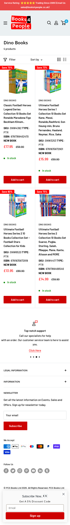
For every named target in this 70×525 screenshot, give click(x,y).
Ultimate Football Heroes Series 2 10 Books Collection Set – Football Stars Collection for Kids (17, 238)
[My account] (56, 23)
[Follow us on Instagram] (19, 470)
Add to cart (17, 179)
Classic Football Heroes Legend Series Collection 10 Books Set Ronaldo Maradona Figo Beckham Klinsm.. (17, 113)
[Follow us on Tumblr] (47, 470)
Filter (12, 59)
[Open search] (49, 23)
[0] (63, 23)
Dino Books (10, 100)
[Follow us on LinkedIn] (40, 470)
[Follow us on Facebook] (6, 470)
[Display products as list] (64, 59)
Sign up (35, 516)
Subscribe (15, 426)
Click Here (35, 350)
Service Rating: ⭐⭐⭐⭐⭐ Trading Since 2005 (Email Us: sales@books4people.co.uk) (35, 5)
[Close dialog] (63, 494)
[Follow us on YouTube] (33, 470)
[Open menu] (5, 23)
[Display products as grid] (58, 59)
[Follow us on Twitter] (12, 470)
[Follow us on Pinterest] (26, 470)
